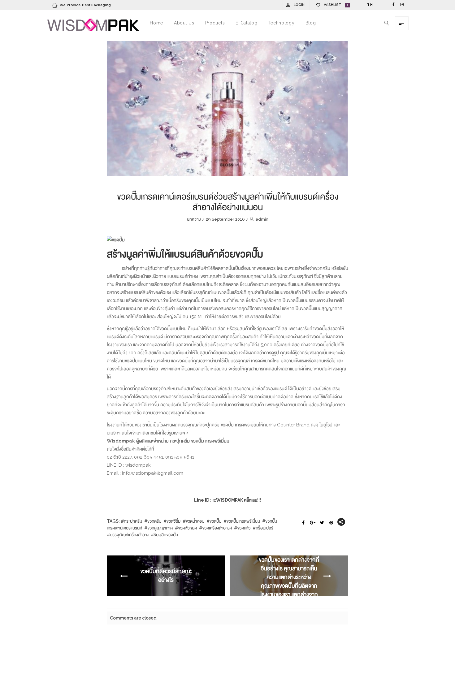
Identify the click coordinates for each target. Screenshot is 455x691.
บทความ (194, 219)
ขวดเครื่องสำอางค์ (217, 527)
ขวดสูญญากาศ (160, 527)
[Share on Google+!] (313, 523)
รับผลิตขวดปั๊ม (166, 534)
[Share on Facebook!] (303, 523)
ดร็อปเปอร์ (264, 527)
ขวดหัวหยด (187, 527)
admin (262, 219)
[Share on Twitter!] (322, 523)
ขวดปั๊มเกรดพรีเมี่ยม (243, 521)
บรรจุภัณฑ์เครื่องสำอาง (129, 534)
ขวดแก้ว (243, 527)
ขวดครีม (154, 521)
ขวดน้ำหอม (195, 521)
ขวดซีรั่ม (173, 521)
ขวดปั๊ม (215, 521)
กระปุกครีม (133, 521)
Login (299, 5)
